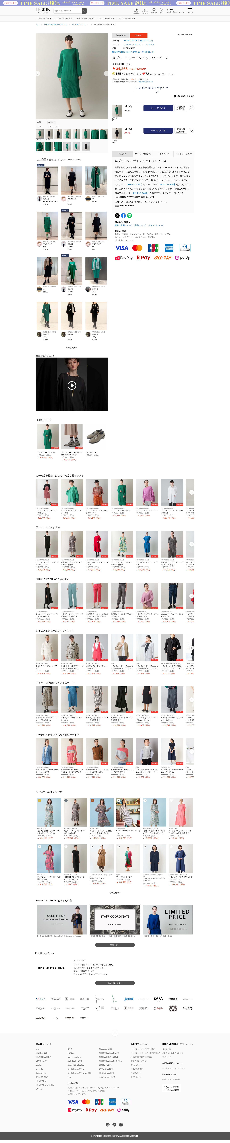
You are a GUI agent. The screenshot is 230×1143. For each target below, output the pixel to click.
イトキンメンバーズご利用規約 (143, 1049)
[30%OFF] (72, 436)
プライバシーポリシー (139, 1061)
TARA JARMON (42, 1077)
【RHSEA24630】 (134, 184)
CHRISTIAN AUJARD (76, 1069)
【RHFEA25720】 (141, 193)
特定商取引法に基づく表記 (141, 1057)
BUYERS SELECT (106, 1069)
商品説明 (122, 153)
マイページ (166, 1057)
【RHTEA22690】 (167, 184)
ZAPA (70, 1049)
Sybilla (38, 1065)
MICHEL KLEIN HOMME (108, 1057)
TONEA (71, 1053)
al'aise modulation (74, 1057)
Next (106, 73)
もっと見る (72, 347)
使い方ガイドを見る (184, 96)
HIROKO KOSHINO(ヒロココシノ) (55, 24)
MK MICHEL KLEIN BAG (109, 1053)
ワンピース (149, 44)
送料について (140, 225)
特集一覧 (114, 945)
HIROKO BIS (41, 1081)
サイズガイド (136, 1073)
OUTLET (39, 1089)
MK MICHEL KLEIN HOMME (110, 1061)
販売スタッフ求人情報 (171, 1079)
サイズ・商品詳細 (143, 153)
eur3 (69, 1077)
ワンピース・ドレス (78, 24)
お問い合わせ (136, 1077)
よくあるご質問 (137, 1069)
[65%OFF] (48, 436)
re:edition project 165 (107, 1077)
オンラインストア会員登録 (172, 1053)
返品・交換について (123, 225)
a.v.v (38, 1049)
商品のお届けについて (145, 81)
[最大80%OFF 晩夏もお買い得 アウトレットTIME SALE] (115, 3)
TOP (37, 24)
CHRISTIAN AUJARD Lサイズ (79, 1073)
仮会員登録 (166, 1049)
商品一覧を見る (114, 983)
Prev (38, 73)
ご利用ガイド (136, 1065)
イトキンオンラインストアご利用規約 (145, 1053)
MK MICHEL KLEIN (43, 1057)
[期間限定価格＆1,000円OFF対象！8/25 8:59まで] (133, 52)
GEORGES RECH (75, 1061)
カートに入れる (158, 108)
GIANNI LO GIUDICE (76, 1065)
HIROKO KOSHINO (106, 1073)
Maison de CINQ (105, 1049)
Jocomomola (41, 1073)
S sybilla (39, 1069)
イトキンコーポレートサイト (173, 1068)
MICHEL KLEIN (42, 1053)
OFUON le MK (41, 1061)
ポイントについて (156, 225)
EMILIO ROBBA (105, 1065)
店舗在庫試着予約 (180, 108)
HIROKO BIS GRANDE (45, 1085)
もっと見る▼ (115, 892)
